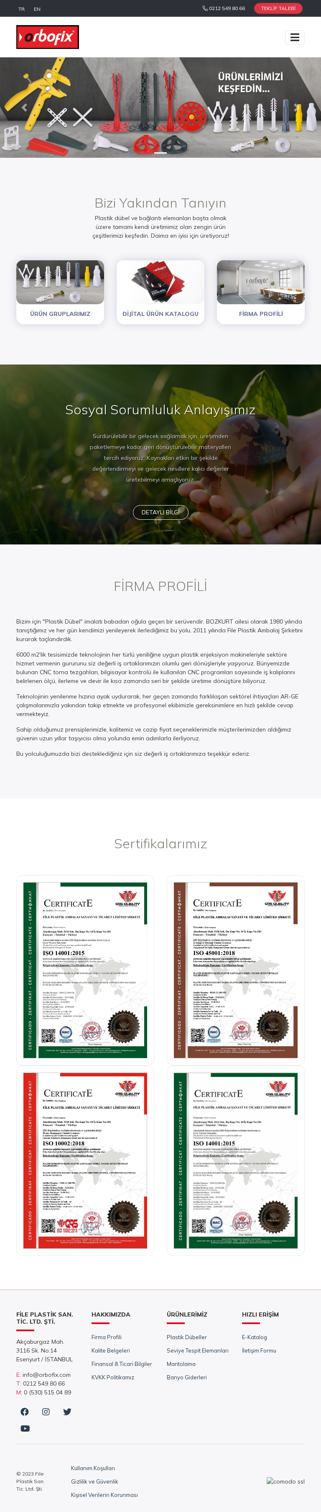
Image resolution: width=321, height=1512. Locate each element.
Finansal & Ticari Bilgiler (122, 1364)
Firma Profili (107, 1337)
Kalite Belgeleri (111, 1350)
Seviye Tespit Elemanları (198, 1350)
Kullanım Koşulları (93, 1468)
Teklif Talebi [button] (278, 8)
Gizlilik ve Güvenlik (94, 1481)
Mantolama (181, 1364)
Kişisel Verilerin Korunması (104, 1494)
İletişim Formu (259, 1350)
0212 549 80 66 (226, 8)
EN (37, 9)
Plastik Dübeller (187, 1337)
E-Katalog (254, 1337)
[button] (24, 107)
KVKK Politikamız (113, 1377)
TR (21, 9)
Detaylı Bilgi (161, 512)
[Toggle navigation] (295, 37)
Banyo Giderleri (187, 1377)
